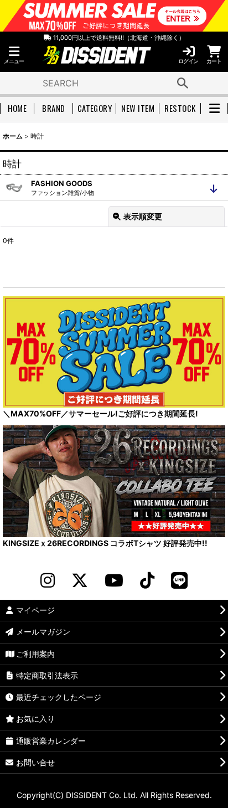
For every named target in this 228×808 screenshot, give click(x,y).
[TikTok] (147, 580)
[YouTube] (114, 580)
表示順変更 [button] (142, 216)
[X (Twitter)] (79, 580)
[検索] (182, 83)
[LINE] (179, 580)
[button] (14, 55)
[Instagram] (47, 580)
